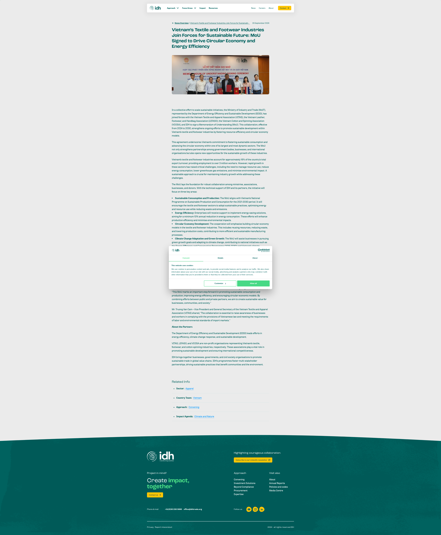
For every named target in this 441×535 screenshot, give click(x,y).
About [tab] (254, 258)
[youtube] (249, 509)
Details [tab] (220, 258)
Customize (219, 283)
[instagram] (255, 509)
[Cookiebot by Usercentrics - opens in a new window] (260, 250)
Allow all (253, 283)
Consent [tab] (186, 258)
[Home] (155, 8)
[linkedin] (262, 509)
